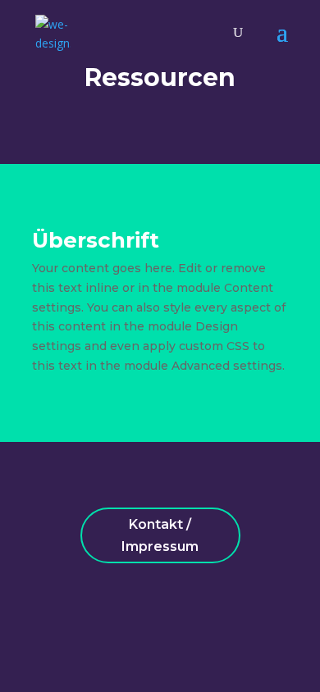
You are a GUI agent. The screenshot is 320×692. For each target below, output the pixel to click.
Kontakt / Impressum (160, 535)
